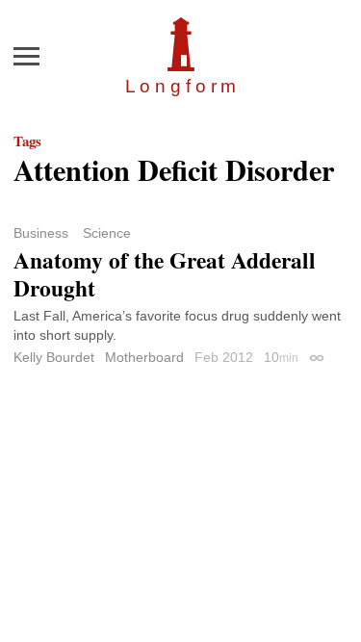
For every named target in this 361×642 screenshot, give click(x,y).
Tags (27, 140)
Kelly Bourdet (53, 357)
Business (40, 233)
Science (107, 233)
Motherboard (144, 357)
